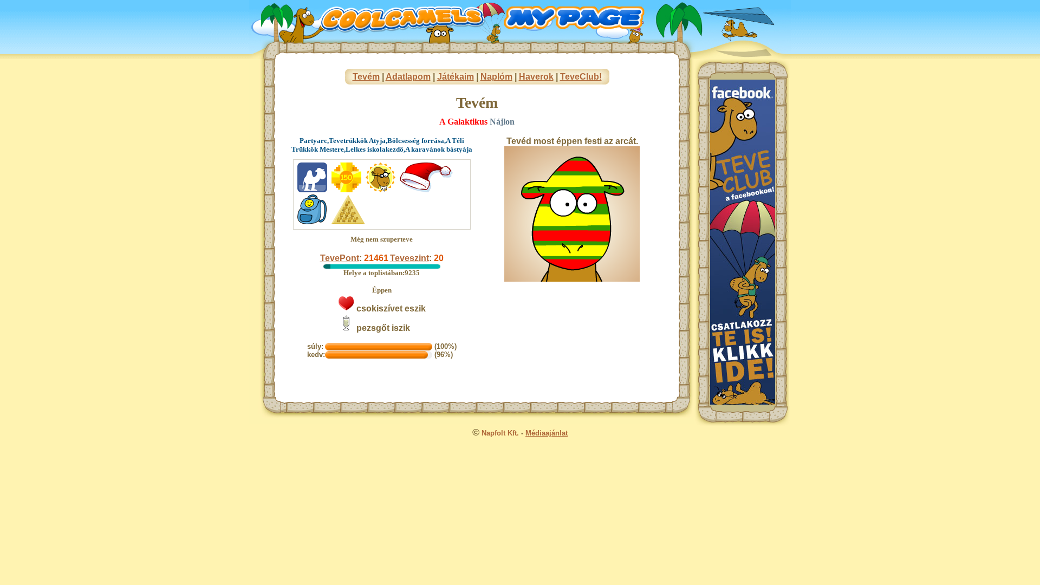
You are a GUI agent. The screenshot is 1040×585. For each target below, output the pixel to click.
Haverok (536, 76)
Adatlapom (408, 76)
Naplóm (496, 76)
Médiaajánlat (546, 433)
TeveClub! (581, 76)
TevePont (339, 258)
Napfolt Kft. (500, 433)
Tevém (366, 76)
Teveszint (409, 258)
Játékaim (455, 76)
